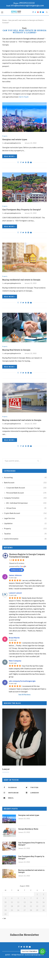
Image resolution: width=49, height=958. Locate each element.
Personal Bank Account (26, 493)
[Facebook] (33, 12)
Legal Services (25, 518)
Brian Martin (14, 638)
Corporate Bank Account (26, 488)
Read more (9, 156)
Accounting (25, 477)
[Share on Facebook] (20, 162)
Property (4, 136)
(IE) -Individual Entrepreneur (26, 503)
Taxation (25, 534)
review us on (15, 570)
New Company (15, 661)
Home (4, 20)
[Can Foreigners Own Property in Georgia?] (9, 846)
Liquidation (25, 523)
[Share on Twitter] (23, 162)
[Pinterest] (38, 12)
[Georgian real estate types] (24, 117)
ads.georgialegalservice (12, 143)
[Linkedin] (40, 12)
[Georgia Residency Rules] (9, 832)
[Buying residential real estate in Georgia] (24, 257)
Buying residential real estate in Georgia (21, 279)
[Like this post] (18, 162)
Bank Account (25, 482)
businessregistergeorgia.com (34, 955)
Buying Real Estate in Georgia (16, 350)
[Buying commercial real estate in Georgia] (24, 397)
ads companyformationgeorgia (22, 681)
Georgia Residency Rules (28, 829)
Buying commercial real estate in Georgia (21, 420)
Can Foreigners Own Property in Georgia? (31, 844)
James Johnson (15, 575)
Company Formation (25, 498)
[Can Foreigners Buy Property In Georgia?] (24, 187)
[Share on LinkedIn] (28, 162)
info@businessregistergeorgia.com (27, 5)
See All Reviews (24, 694)
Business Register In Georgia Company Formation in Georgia (27, 555)
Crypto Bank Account (25, 513)
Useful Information (25, 539)
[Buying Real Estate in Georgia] (24, 327)
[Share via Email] (31, 162)
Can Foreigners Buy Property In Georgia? (21, 209)
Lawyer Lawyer (15, 593)
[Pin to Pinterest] (25, 162)
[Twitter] (35, 12)
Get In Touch (23, 97)
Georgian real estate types (14, 139)
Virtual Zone (26, 508)
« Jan (4, 918)
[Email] (43, 12)
